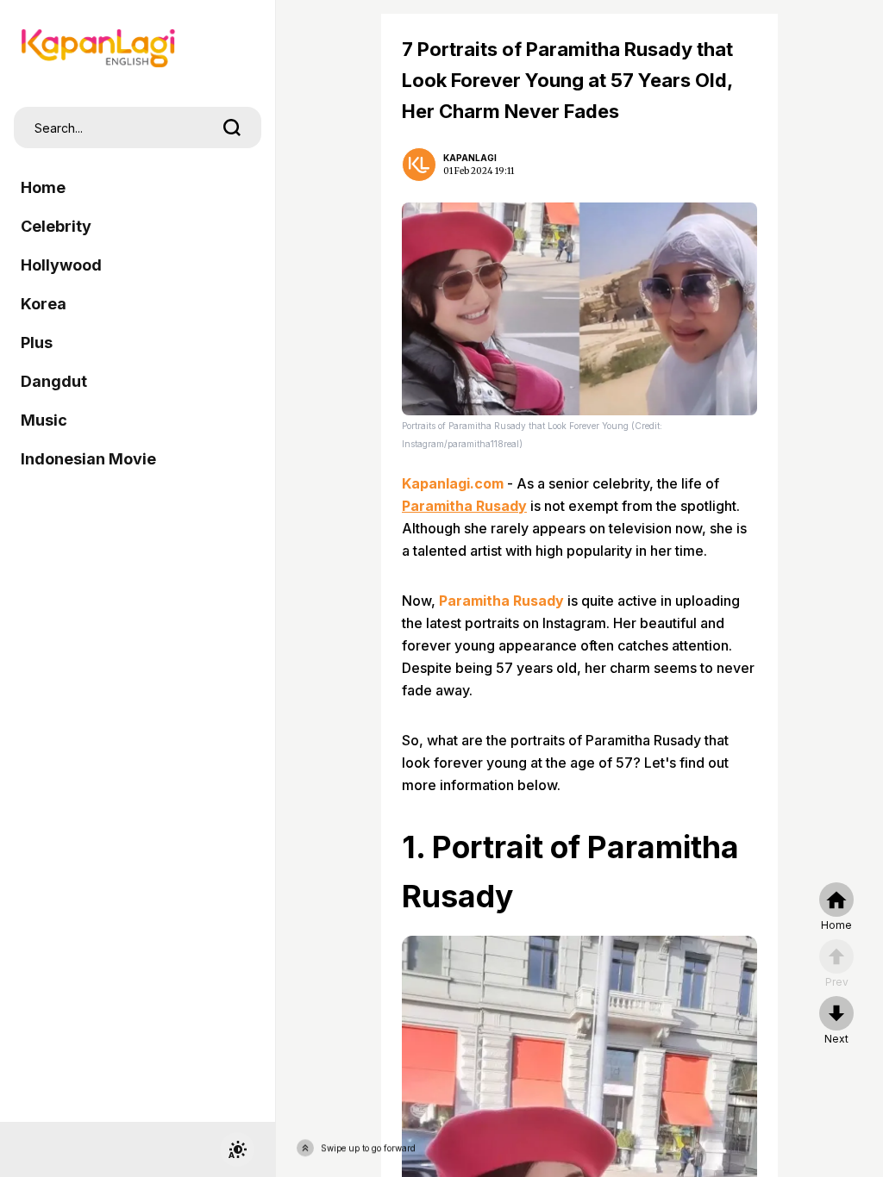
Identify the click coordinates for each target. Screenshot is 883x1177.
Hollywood (61, 265)
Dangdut (54, 381)
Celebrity (56, 226)
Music (44, 420)
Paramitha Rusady (464, 505)
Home (43, 187)
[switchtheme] (237, 1149)
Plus (37, 342)
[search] (232, 127)
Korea (43, 304)
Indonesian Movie (88, 459)
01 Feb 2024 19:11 (478, 171)
